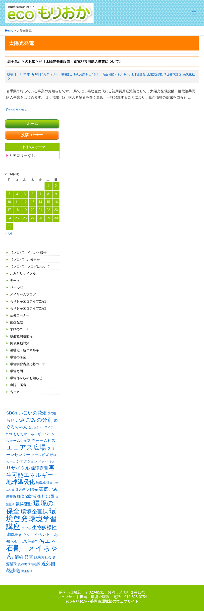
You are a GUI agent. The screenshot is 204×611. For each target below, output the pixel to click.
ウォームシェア (18, 441)
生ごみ (26, 528)
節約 (19, 557)
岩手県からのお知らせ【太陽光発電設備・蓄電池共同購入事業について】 (64, 61)
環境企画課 (34, 512)
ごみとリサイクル (23, 273)
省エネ (15, 392)
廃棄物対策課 (29, 496)
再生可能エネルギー (115, 74)
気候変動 (23, 504)
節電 (28, 557)
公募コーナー (19, 315)
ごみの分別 (39, 420)
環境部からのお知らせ (26, 378)
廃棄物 (11, 497)
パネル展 (16, 287)
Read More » (16, 110)
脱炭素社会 (42, 557)
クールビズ (40, 455)
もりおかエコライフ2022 (28, 308)
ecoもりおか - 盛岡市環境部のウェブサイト (102, 601)
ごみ (20, 420)
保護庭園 (39, 468)
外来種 (20, 490)
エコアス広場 (26, 447)
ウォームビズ (43, 440)
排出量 (48, 496)
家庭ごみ (48, 489)
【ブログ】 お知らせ (25, 259)
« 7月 (8, 233)
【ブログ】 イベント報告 (28, 253)
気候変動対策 (19, 343)
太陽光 (32, 489)
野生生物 (26, 571)
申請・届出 (18, 385)
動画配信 (16, 322)
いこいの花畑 (32, 412)
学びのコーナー (21, 329)
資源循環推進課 (29, 564)
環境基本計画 (172, 74)
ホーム (32, 124)
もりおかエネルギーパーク (34, 434)
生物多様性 (44, 527)
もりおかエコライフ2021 (28, 301)
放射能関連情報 (21, 336)
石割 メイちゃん (32, 552)
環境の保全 (18, 357)
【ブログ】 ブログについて (30, 266)
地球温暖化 (20, 482)
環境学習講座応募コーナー (29, 364)
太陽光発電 (154, 74)
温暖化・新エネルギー (26, 350)
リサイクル (18, 468)
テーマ (15, 280)
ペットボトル (47, 461)
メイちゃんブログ (23, 294)
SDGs (11, 412)
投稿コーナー (32, 135)
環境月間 (16, 371)
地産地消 (42, 483)
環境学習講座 (31, 522)
